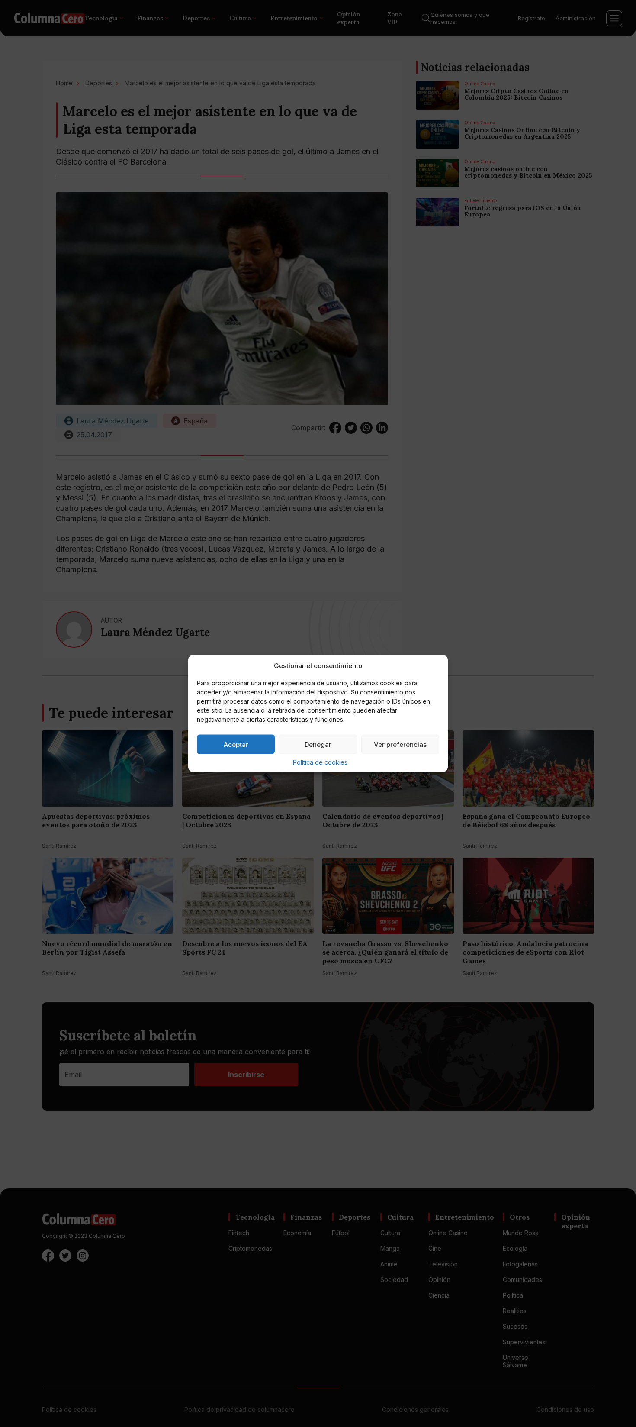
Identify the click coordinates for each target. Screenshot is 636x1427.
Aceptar (236, 744)
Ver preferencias (400, 744)
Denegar (318, 744)
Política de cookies (320, 762)
